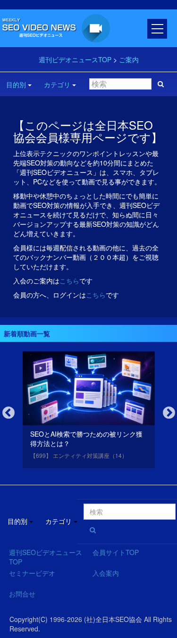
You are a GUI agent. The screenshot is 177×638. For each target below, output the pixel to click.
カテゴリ (57, 84)
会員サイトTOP (116, 552)
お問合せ (22, 593)
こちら (69, 280)
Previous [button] (8, 413)
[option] (89, 411)
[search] (161, 84)
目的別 (16, 84)
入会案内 (106, 573)
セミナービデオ (32, 573)
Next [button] (169, 413)
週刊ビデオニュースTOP (75, 59)
